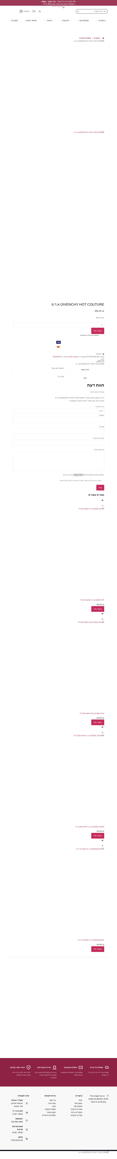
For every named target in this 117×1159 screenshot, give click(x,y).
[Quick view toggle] (102, 505)
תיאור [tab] (102, 359)
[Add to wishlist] (102, 500)
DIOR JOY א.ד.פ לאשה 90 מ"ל (92, 600)
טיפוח (49, 20)
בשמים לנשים (73, 357)
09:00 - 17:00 (17, 1114)
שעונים (14, 20)
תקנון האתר (51, 1112)
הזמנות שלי (78, 1106)
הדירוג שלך (99, 407)
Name (101, 415)
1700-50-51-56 (17, 1140)
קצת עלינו (52, 1103)
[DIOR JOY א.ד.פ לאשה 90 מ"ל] (58, 553)
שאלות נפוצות (50, 1109)
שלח (100, 488)
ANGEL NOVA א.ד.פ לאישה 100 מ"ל (89, 827)
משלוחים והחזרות (49, 1115)
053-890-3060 (17, 1122)
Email (101, 427)
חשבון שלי (78, 1103)
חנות (80, 1100)
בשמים (102, 20)
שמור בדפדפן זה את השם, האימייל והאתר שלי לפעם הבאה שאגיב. (80, 480)
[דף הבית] (103, 38)
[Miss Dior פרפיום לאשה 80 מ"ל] (58, 666)
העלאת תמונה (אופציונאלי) (94, 475)
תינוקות (65, 20)
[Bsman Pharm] (58, 11)
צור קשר (52, 1100)
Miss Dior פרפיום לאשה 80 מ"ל (92, 713)
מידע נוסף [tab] (101, 360)
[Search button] (78, 11)
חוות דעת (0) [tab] (100, 362)
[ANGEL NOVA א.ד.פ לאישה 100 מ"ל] (58, 779)
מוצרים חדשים (76, 1109)
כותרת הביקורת (98, 438)
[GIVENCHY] (58, 216)
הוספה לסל (98, 331)
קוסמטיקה (84, 20)
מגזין (54, 1106)
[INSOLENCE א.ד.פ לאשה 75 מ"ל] (58, 893)
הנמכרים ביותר (76, 1112)
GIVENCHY (58, 357)
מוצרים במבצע (76, 1115)
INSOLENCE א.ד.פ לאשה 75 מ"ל (91, 940)
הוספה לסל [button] (98, 609)
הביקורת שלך (98, 450)
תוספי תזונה (31, 20)
